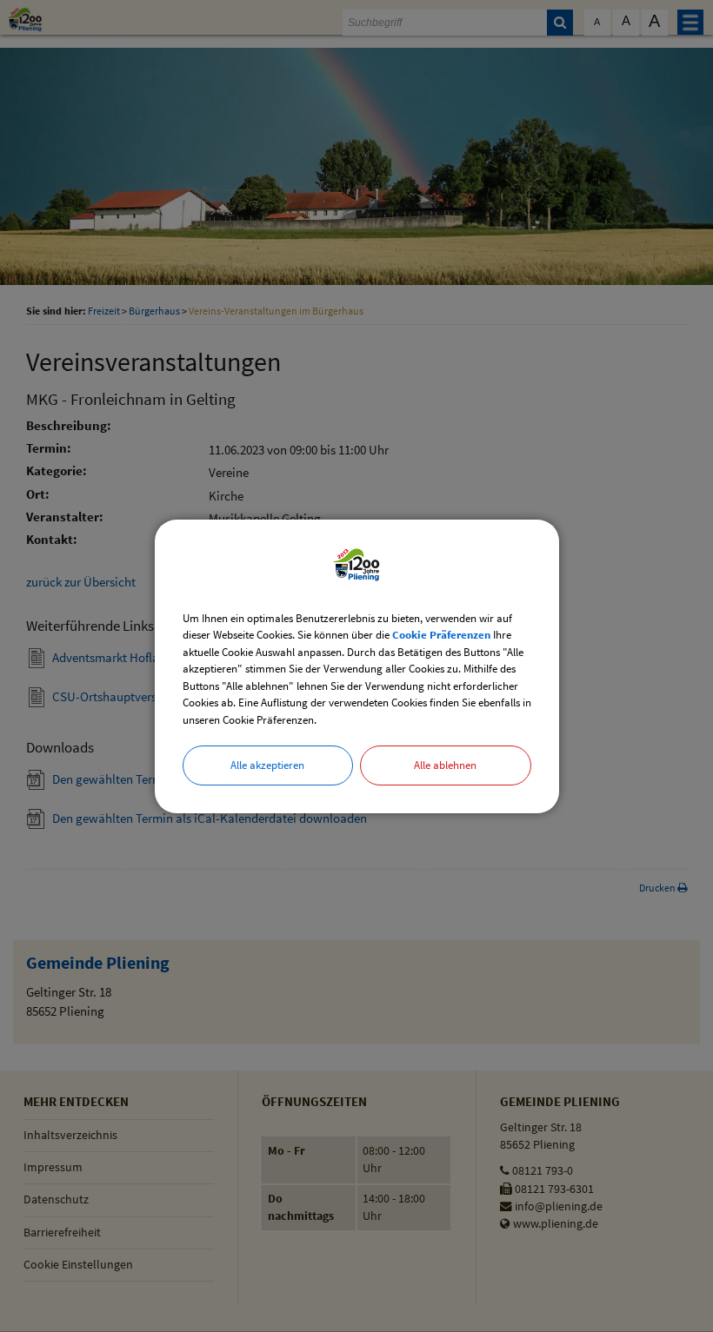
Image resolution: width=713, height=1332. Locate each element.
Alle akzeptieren (267, 765)
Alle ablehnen (445, 765)
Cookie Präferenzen (441, 634)
